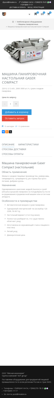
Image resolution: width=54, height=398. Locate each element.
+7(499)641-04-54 (27, 2)
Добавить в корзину (16, 112)
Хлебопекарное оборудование (29, 22)
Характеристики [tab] (28, 144)
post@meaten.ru (10, 2)
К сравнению (24, 126)
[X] (10, 131)
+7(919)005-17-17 (26, 5)
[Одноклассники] (6, 131)
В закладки (9, 126)
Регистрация (39, 7)
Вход (30, 7)
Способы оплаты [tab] (12, 153)
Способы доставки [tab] (14, 149)
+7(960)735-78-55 (40, 2)
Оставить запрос (14, 118)
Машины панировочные (28, 24)
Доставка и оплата (17, 7)
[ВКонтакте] (3, 131)
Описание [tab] (8, 144)
